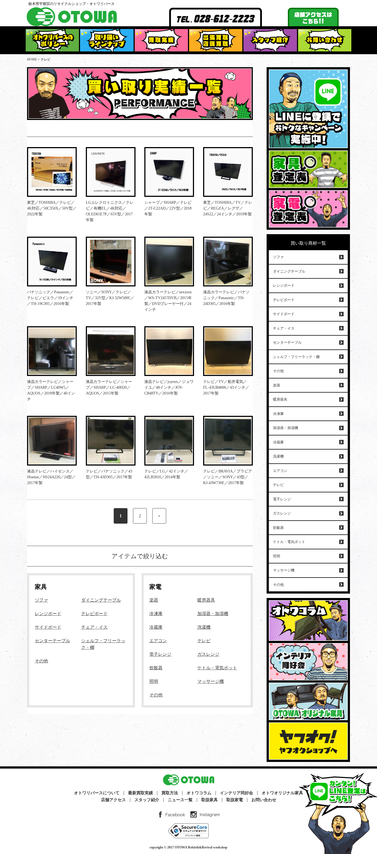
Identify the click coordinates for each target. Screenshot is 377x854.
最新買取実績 (140, 793)
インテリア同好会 (236, 793)
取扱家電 (234, 800)
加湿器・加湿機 (212, 613)
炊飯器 (156, 667)
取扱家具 (209, 800)
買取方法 (169, 793)
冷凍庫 (156, 613)
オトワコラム (199, 793)
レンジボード (48, 613)
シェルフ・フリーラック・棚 (296, 357)
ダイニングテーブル (101, 600)
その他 (41, 661)
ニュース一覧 (180, 800)
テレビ (204, 640)
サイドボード (48, 627)
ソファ (41, 600)
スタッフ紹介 (146, 800)
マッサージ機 (210, 681)
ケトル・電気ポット (217, 667)
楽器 (153, 600)
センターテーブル (52, 640)
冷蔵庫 (156, 627)
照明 (153, 681)
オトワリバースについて (97, 793)
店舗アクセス (113, 800)
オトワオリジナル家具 (282, 793)
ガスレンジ (208, 654)
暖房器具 (206, 600)
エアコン (158, 640)
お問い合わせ (263, 800)
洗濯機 (204, 627)
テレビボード (94, 613)
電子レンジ (160, 654)
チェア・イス (94, 627)
